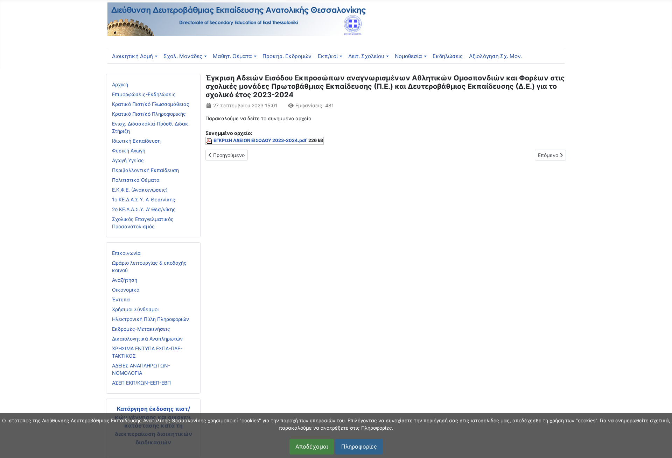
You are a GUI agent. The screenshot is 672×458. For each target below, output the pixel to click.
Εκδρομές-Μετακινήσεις (141, 329)
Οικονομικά (126, 290)
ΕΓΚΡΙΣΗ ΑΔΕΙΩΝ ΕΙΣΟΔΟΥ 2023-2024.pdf (260, 140)
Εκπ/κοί (328, 56)
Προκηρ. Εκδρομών (287, 56)
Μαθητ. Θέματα (232, 56)
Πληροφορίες (359, 446)
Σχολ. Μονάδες (182, 56)
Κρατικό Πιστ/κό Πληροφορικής (149, 114)
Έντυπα (121, 299)
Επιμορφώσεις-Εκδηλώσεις (144, 94)
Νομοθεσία (408, 56)
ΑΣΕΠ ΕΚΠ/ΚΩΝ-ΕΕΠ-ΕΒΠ (141, 383)
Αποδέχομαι (311, 446)
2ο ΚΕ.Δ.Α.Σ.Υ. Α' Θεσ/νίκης (144, 209)
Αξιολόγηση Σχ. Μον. (495, 56)
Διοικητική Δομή (132, 56)
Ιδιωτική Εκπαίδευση (136, 141)
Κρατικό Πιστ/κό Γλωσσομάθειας (150, 104)
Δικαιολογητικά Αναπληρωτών (147, 339)
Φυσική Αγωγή (128, 150)
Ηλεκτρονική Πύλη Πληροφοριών (150, 319)
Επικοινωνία (126, 253)
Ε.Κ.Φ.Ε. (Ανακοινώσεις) (140, 190)
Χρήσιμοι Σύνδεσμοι (135, 309)
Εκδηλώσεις (448, 56)
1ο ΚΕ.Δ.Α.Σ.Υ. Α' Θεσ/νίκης (143, 199)
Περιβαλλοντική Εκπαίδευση (145, 170)
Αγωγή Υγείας (128, 160)
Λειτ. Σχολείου (366, 56)
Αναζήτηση (124, 280)
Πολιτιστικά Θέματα (136, 180)
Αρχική (120, 84)
